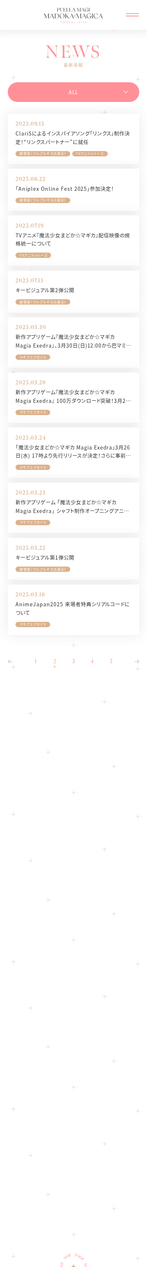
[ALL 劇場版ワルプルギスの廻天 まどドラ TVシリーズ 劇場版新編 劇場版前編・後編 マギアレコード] (73, 92)
